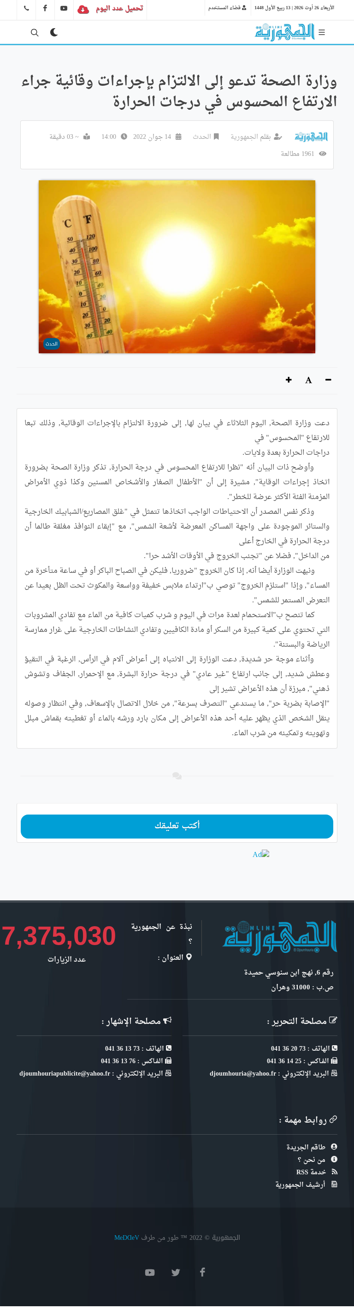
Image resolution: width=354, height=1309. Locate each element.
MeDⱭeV (126, 1237)
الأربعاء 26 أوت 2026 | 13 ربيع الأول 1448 (294, 7)
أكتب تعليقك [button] (177, 826)
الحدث (202, 137)
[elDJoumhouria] (64, 8)
